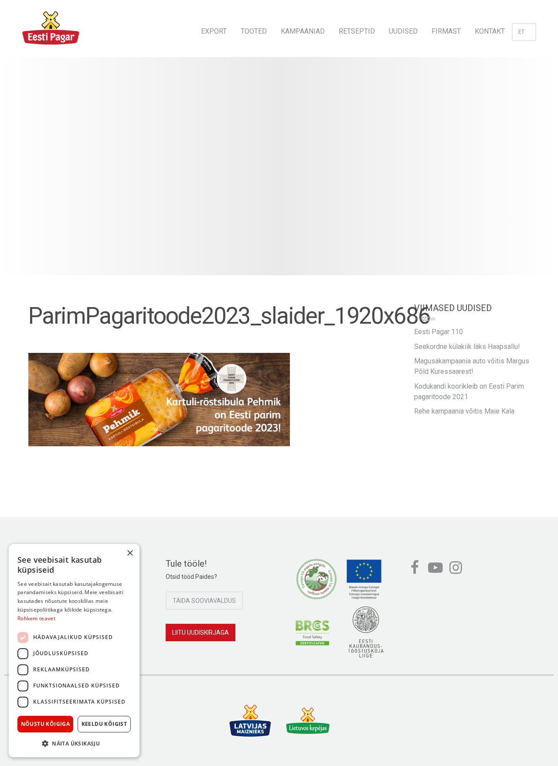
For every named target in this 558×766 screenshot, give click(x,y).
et (521, 32)
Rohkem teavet (36, 618)
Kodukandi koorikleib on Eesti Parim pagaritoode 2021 (469, 391)
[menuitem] (214, 28)
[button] (74, 743)
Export (214, 31)
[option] (279, 175)
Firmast (446, 31)
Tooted (254, 31)
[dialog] (74, 650)
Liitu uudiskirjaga (200, 632)
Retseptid (357, 31)
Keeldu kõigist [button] (104, 724)
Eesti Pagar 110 (438, 332)
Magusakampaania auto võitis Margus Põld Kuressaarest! (471, 366)
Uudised (403, 31)
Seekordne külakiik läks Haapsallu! (467, 346)
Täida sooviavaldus (204, 600)
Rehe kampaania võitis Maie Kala (464, 411)
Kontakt (490, 31)
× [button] (129, 553)
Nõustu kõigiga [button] (45, 724)
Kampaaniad (303, 31)
